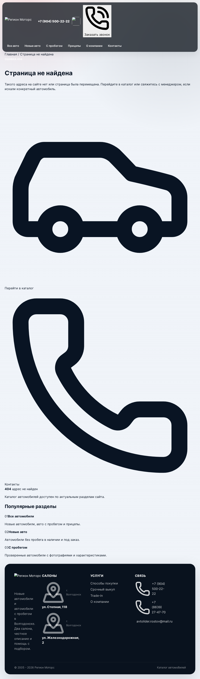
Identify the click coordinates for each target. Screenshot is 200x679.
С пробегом (54, 45)
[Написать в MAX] (76, 21)
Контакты (114, 45)
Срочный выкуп (102, 589)
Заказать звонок (97, 34)
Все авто (13, 45)
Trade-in (96, 596)
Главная (11, 54)
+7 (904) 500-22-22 (54, 21)
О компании (94, 45)
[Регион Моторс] (18, 21)
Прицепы (74, 45)
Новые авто (33, 45)
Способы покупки (104, 583)
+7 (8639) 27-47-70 (159, 607)
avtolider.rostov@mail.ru (154, 621)
